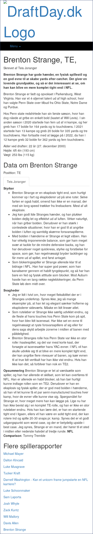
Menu (14, 46)
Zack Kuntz (11, 510)
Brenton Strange (14, 529)
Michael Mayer (13, 453)
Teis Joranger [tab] (16, 181)
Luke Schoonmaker (16, 490)
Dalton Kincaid (13, 460)
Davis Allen (11, 523)
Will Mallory (11, 516)
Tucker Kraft (11, 473)
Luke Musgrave (14, 466)
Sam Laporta (12, 497)
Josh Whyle (11, 503)
